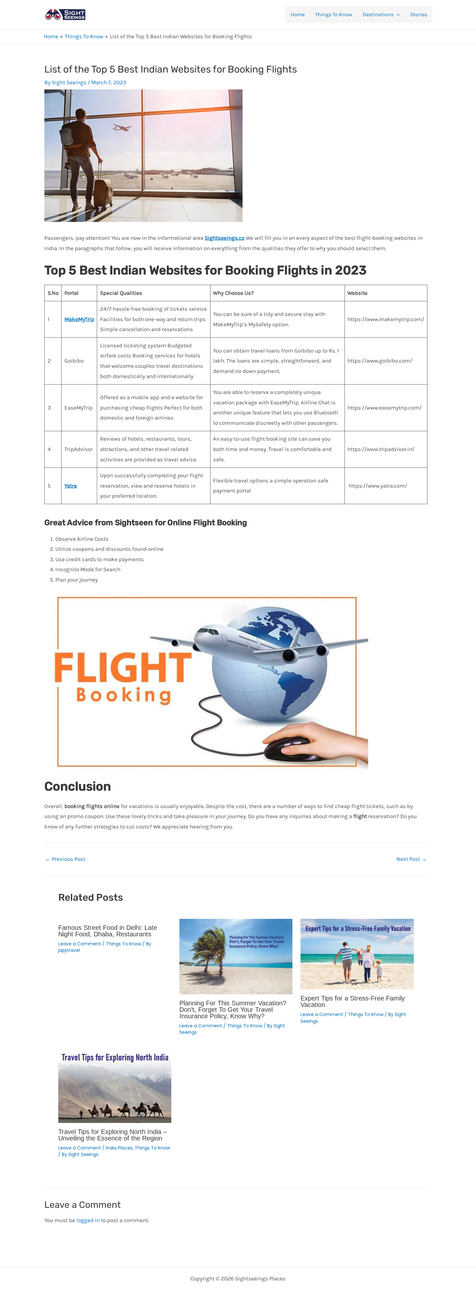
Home (298, 14)
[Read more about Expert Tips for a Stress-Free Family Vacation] (357, 953)
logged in (88, 1220)
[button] (396, 14)
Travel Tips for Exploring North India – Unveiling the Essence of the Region (112, 1135)
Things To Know (333, 14)
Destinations (378, 14)
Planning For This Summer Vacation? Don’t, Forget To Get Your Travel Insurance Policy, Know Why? (232, 1010)
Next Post (411, 859)
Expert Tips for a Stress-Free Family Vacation (352, 1001)
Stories (418, 14)
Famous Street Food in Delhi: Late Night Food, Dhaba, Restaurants (107, 931)
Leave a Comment (79, 944)
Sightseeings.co (224, 238)
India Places (119, 1148)
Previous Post (65, 859)
